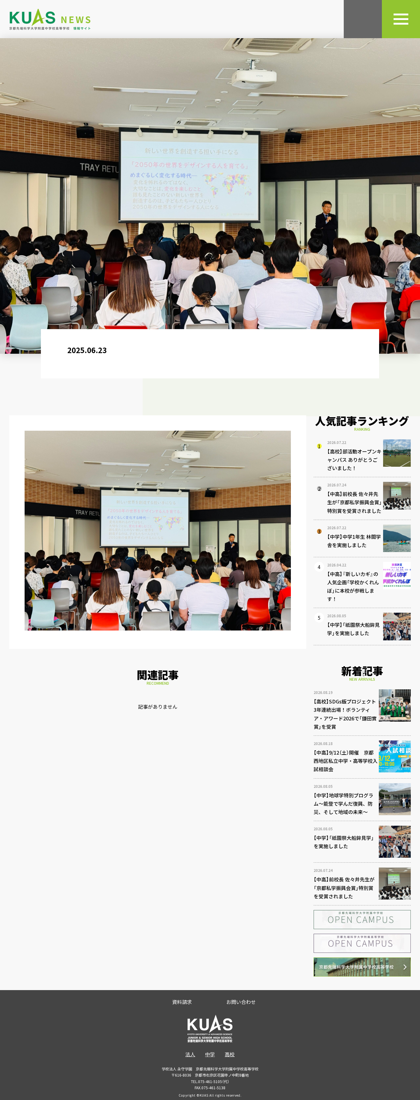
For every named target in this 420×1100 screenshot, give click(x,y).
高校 (230, 1054)
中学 (210, 1054)
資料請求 (182, 1001)
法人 (190, 1054)
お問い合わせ (241, 1001)
